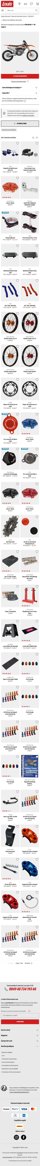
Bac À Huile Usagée (10, 576)
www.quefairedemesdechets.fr (19, 1092)
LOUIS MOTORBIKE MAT (30, 646)
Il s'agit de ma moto (20, 76)
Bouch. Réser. (10, 203)
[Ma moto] (25, 3)
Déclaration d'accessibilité (10, 1069)
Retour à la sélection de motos (12, 20)
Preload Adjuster (10, 238)
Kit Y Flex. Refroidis (10, 305)
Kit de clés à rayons (10, 884)
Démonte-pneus (10, 851)
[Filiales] (19, 3)
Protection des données (9, 1059)
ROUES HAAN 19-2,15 (10, 338)
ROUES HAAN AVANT (10, 371)
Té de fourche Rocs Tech (29, 238)
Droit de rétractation (8, 1062)
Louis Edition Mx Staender (10, 646)
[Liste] (37, 137)
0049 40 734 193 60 (22, 989)
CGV (3, 1055)
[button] (36, 10)
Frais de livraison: (7, 1157)
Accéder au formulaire (28, 115)
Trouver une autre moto (18, 81)
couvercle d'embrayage (10, 474)
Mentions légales (7, 1052)
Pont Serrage (29, 679)
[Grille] (33, 137)
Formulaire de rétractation (10, 1065)
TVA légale (19, 1153)
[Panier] (37, 3)
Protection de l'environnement (11, 1072)
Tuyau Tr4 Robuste (10, 611)
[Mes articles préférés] (31, 3)
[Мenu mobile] (2, 10)
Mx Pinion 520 (10, 542)
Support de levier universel (29, 851)
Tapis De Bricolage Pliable (10, 679)
